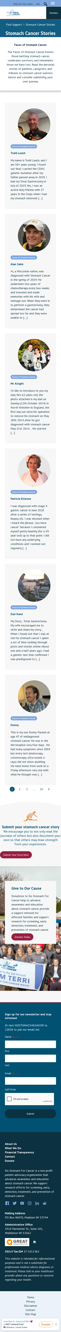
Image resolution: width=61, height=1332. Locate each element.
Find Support (14, 24)
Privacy (30, 1301)
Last (7, 1065)
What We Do (13, 1148)
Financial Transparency (19, 1152)
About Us (11, 1144)
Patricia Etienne (21, 499)
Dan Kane (17, 614)
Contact (10, 1156)
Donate (53, 12)
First (7, 1051)
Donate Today (22, 937)
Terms (30, 1297)
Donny (15, 725)
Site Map (30, 1314)
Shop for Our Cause (23, 3)
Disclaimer (30, 1306)
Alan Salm (17, 264)
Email (12, 1073)
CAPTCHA (10, 1089)
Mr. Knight (17, 383)
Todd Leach (18, 153)
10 (41, 789)
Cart (38, 3)
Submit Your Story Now (16, 854)
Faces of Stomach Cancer (30, 45)
